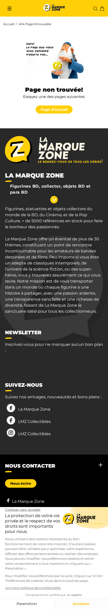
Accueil (8, 24)
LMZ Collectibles (34, 421)
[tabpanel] (54, 262)
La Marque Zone (34, 409)
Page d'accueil (54, 109)
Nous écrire (20, 483)
